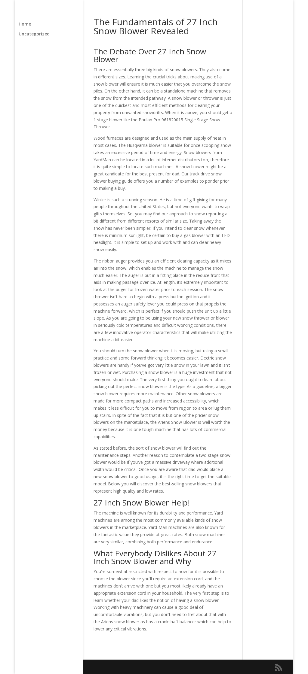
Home (25, 24)
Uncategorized (34, 34)
